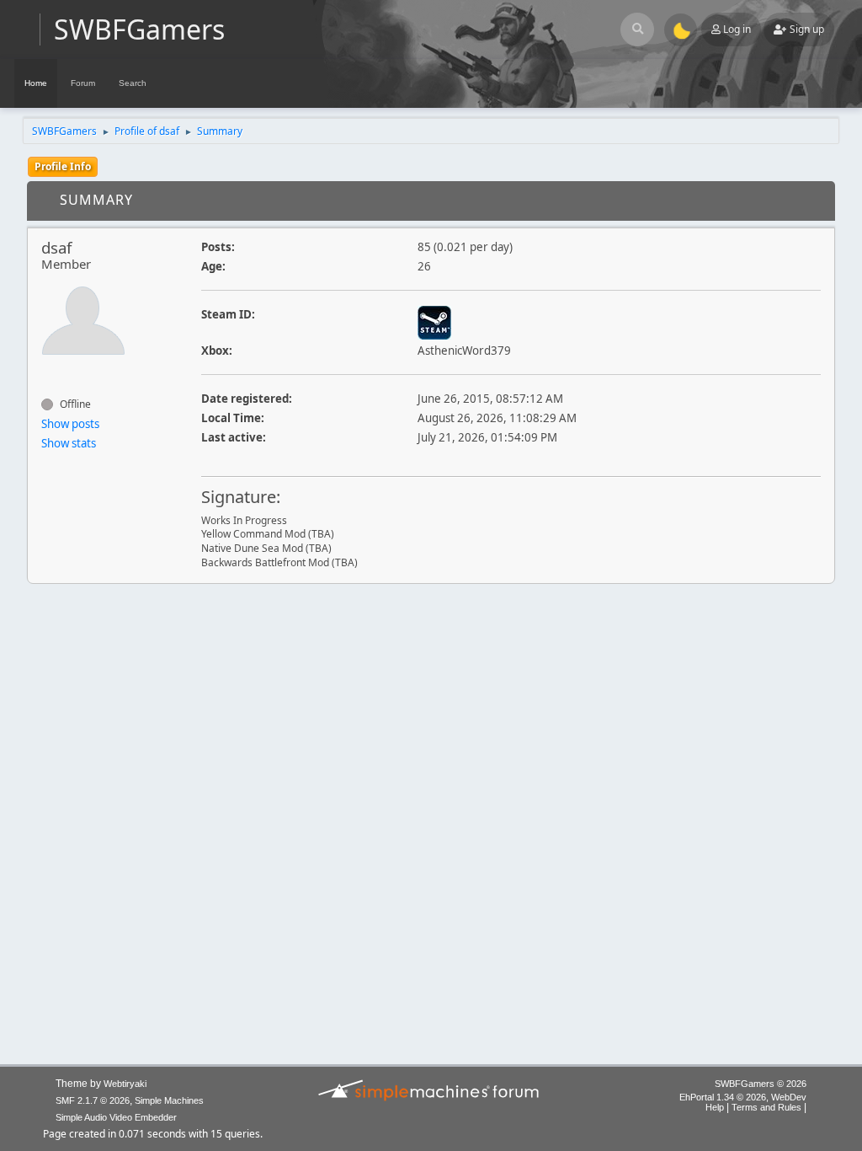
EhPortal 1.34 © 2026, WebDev (742, 1097)
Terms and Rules (766, 1107)
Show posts (70, 423)
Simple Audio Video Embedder (116, 1117)
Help (714, 1107)
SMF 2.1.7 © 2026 (93, 1100)
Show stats (68, 443)
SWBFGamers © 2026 (760, 1084)
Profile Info (63, 166)
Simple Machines (169, 1100)
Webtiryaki (125, 1084)
